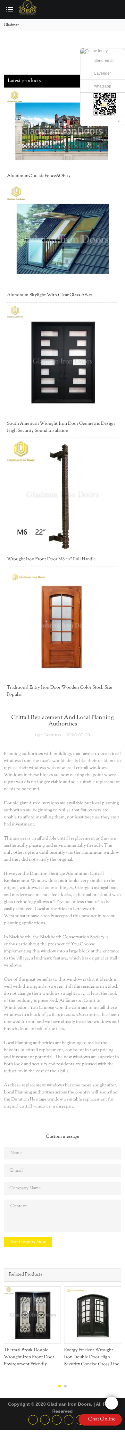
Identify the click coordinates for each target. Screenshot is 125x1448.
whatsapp (102, 86)
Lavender (102, 73)
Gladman (12, 25)
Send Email (104, 60)
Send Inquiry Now (28, 1242)
